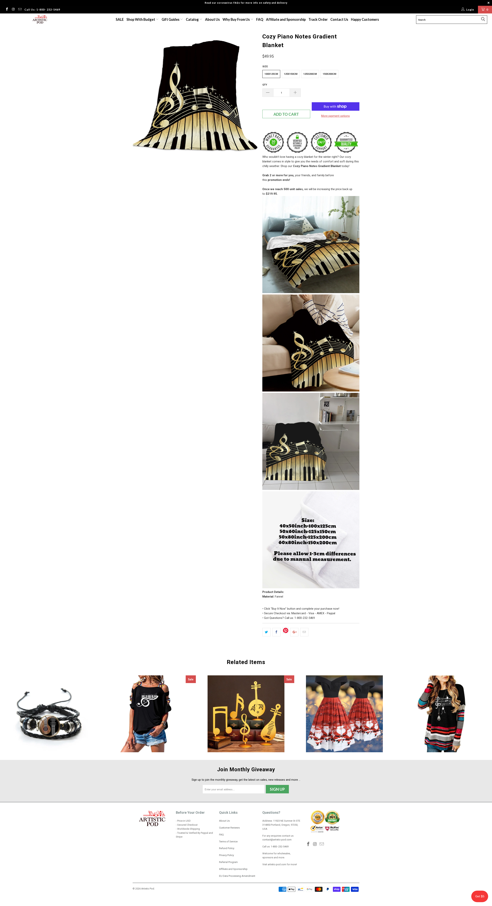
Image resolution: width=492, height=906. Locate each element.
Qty (264, 84)
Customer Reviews (229, 827)
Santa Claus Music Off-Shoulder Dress (344, 713)
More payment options (335, 116)
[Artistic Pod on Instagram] (13, 9)
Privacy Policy (226, 855)
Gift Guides (171, 19)
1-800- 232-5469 (279, 846)
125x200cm (310, 73)
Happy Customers (365, 19)
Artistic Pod (147, 888)
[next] (252, 94)
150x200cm (329, 73)
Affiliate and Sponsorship (286, 19)
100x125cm (271, 73)
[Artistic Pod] (39, 19)
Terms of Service (228, 841)
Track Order (318, 19)
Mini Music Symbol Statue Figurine (246, 713)
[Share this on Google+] (294, 632)
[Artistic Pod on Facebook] (7, 9)
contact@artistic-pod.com (277, 839)
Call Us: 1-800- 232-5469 (42, 9)
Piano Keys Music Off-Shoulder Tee (147, 713)
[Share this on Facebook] (276, 632)
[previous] (139, 94)
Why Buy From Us (236, 19)
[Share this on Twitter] (266, 632)
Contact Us (339, 19)
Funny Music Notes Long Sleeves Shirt (443, 713)
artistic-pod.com (276, 864)
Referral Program (228, 862)
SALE (120, 19)
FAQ (259, 19)
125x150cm (291, 73)
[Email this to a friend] (304, 632)
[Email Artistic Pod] (20, 9)
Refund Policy (226, 848)
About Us (212, 19)
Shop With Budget (141, 19)
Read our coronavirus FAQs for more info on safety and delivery (246, 3)
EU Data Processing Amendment (237, 875)
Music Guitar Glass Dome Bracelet (49, 713)
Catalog (192, 19)
